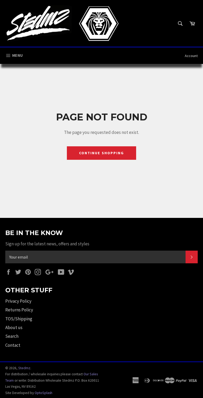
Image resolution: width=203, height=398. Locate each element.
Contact (12, 345)
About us (13, 327)
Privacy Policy (18, 301)
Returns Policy (19, 310)
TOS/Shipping (18, 319)
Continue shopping (101, 153)
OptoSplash (43, 393)
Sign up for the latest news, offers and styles (47, 244)
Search (12, 336)
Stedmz (24, 368)
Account (191, 55)
